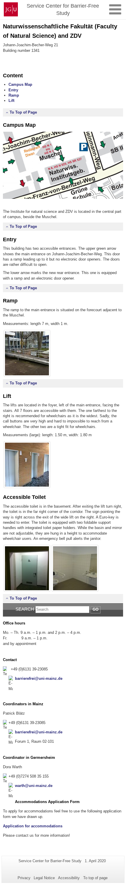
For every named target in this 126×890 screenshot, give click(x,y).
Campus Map (20, 84)
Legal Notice (44, 878)
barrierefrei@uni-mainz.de (38, 678)
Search (25, 609)
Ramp (13, 95)
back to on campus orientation (30, 59)
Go (95, 609)
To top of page (95, 878)
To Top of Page (23, 112)
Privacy (24, 878)
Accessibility (69, 878)
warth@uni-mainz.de (33, 785)
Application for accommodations (32, 826)
